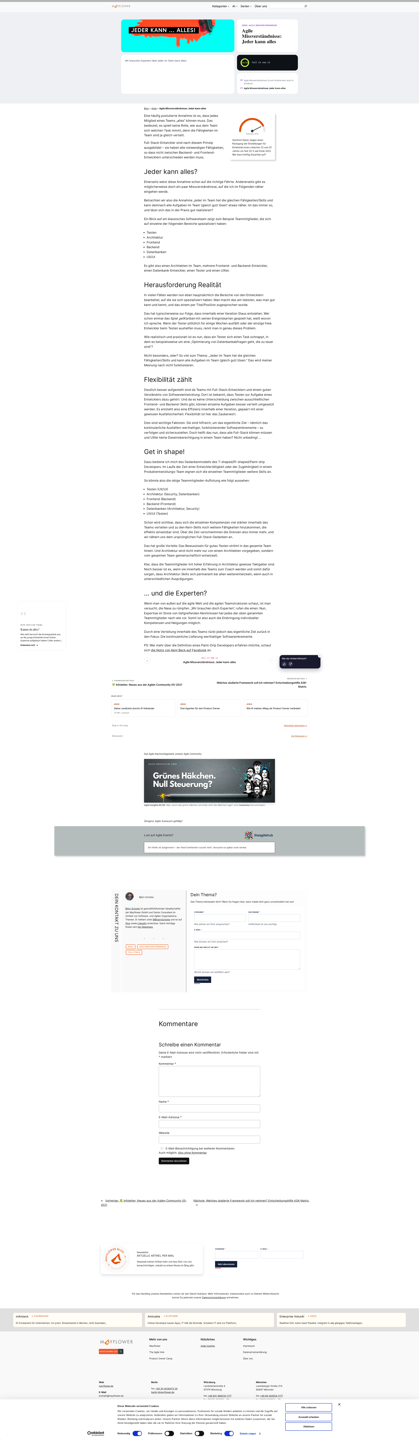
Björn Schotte (146, 897)
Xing (127, 923)
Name (164, 1101)
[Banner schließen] (339, 1404)
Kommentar (167, 1063)
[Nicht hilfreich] (290, 664)
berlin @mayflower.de (162, 1392)
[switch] (169, 1433)
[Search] (306, 6)
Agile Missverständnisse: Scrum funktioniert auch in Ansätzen (269, 82)
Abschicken (203, 979)
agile (130, 946)
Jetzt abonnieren (226, 1264)
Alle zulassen (308, 1407)
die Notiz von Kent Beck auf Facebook (178, 650)
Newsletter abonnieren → (295, 725)
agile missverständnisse (152, 946)
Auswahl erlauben (308, 1417)
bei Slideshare (145, 926)
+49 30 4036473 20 (166, 1388)
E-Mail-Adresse (170, 1117)
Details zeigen (248, 1433)
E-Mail (198, 930)
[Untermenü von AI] (236, 6)
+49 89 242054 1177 (271, 1395)
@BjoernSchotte (161, 919)
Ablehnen (308, 1426)
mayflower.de (106, 1386)
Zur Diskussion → (299, 736)
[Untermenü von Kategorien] (228, 6)
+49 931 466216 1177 (219, 1395)
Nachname (254, 912)
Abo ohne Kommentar (192, 1152)
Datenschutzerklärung (214, 1297)
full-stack (134, 952)
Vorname (199, 912)
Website (164, 1133)
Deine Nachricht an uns (206, 947)
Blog (146, 108)
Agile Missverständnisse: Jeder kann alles (209, 662)
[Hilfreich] (284, 664)
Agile (154, 108)
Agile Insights (208, 1345)
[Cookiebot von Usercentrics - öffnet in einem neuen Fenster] (96, 1433)
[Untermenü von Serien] (251, 6)
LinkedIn (142, 923)
